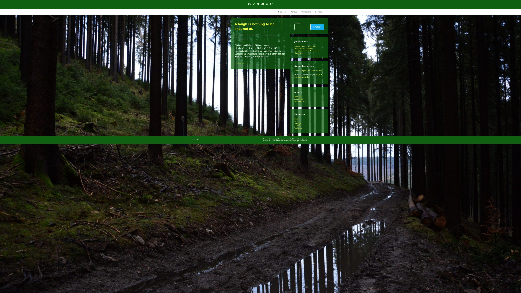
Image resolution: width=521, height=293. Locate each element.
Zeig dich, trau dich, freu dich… (306, 46)
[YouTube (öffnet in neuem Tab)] (262, 4)
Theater (272, 35)
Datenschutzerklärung (270, 139)
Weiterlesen (243, 63)
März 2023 (298, 97)
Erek (240, 35)
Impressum (281, 139)
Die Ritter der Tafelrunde (303, 48)
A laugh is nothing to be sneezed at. (307, 51)
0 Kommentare (243, 39)
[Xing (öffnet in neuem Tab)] (267, 4)
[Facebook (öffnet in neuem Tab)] (249, 4)
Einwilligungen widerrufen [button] (298, 140)
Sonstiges (297, 123)
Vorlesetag (298, 53)
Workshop (298, 128)
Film (265, 35)
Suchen (297, 23)
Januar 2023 (298, 99)
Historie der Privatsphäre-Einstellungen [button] (275, 140)
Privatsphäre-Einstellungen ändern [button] (298, 139)
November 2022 (300, 101)
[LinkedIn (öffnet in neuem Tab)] (258, 4)
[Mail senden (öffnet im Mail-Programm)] (271, 4)
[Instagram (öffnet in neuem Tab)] (254, 4)
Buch (296, 119)
